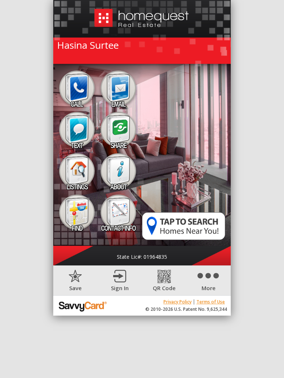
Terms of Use (210, 302)
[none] (75, 281)
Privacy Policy (177, 302)
